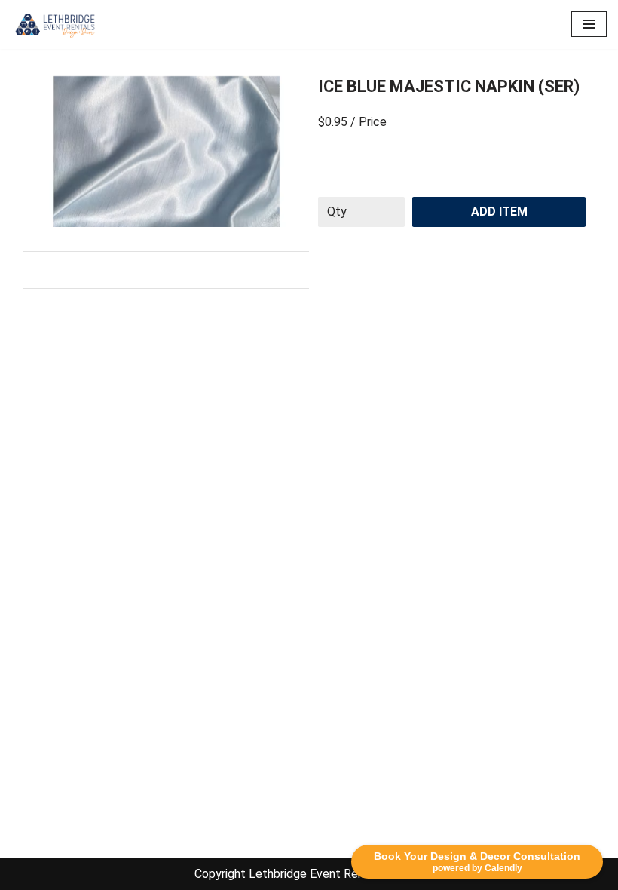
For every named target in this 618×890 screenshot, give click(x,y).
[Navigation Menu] (589, 24)
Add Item (499, 211)
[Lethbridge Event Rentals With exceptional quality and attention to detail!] (56, 24)
